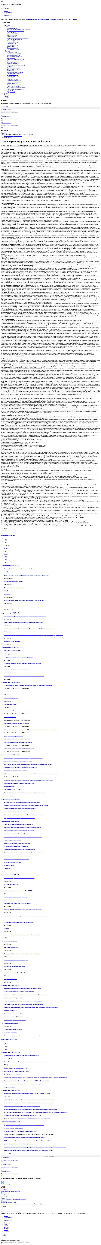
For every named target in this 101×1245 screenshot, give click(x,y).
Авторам (6, 93)
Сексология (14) (11, 43)
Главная (6, 11)
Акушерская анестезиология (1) (15, 31)
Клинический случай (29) (14, 69)
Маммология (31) (11, 36)
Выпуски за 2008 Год (8, 535)
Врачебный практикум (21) (14, 56)
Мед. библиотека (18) (12, 75)
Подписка (6, 94)
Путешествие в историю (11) (14, 80)
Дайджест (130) (11, 92)
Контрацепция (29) (12, 35)
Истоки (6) (10, 66)
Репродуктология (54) (13, 42)
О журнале (7, 25)
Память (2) (10, 90)
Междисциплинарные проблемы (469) (17, 38)
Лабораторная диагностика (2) (15, 72)
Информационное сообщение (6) (16, 65)
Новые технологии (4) (13, 76)
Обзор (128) (10, 77)
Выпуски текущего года (9, 1039)
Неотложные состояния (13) (14, 39)
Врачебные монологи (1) (13, 55)
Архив (5, 13)
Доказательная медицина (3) (14, 60)
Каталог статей (8, 15)
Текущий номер (8, 12)
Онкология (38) (11, 41)
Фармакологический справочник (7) (16, 87)
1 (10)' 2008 (30, 134)
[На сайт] (4, 133)
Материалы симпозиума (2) (14, 73)
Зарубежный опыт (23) (13, 63)
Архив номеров (5, 134)
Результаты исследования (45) (15, 82)
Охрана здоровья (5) (12, 48)
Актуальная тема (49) (12, 52)
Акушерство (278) (12, 28)
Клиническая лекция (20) (14, 68)
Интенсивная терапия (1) (13, 49)
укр (2, 4)
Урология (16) (10, 46)
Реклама (6, 96)
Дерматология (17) (12, 33)
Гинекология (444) (12, 32)
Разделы (7, 51)
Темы (6, 26)
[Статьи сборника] (50, 109)
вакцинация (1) (11, 58)
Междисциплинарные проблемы (13, 136)
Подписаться (4, 106)
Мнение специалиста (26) (14, 53)
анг (5, 4)
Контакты (6, 97)
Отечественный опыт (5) (13, 79)
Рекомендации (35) (12, 83)
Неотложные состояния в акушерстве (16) (18, 29)
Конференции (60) (12, 70)
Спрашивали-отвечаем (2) (14, 85)
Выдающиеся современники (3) (15, 59)
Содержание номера (6, 137)
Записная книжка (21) (13, 62)
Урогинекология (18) (12, 45)
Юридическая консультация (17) (15, 89)
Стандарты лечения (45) (13, 86)
